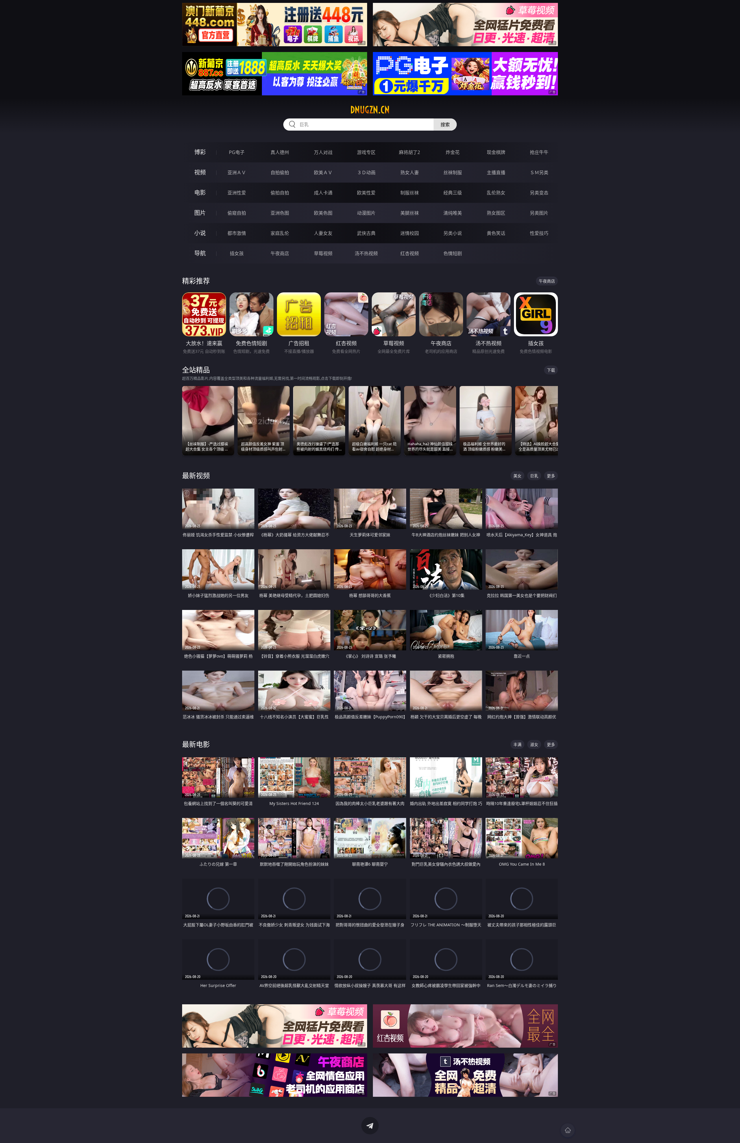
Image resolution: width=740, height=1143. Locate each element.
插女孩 (237, 253)
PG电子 (237, 152)
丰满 (517, 744)
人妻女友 (323, 233)
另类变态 (539, 193)
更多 (551, 475)
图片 (200, 213)
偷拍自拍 (280, 193)
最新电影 (196, 744)
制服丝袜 (409, 193)
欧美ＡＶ (323, 172)
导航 (200, 253)
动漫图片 (366, 213)
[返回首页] (568, 1130)
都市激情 (236, 233)
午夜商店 (280, 253)
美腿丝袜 (409, 213)
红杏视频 (409, 253)
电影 (200, 192)
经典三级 (452, 193)
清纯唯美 (452, 213)
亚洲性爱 (236, 193)
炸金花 (453, 152)
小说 (200, 233)
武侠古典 (366, 233)
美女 (517, 475)
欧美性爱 (366, 193)
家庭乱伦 (280, 233)
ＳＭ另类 (539, 172)
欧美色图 (323, 213)
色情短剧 (452, 253)
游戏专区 (366, 152)
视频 (200, 172)
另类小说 (452, 233)
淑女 (534, 744)
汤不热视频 (366, 253)
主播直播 (496, 172)
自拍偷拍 (280, 172)
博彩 (200, 152)
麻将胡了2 (409, 152)
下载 (551, 370)
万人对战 (323, 152)
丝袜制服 (452, 172)
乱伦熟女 (496, 193)
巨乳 (534, 475)
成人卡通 (323, 193)
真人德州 (280, 152)
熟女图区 (496, 213)
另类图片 (539, 213)
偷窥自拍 (236, 213)
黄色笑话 (496, 233)
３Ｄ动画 (366, 172)
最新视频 (196, 475)
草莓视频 (323, 253)
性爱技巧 (539, 233)
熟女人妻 (409, 172)
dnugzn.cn (370, 110)
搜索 (445, 124)
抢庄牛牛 (539, 152)
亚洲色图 (280, 213)
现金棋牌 (496, 152)
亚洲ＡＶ (236, 172)
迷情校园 (409, 233)
